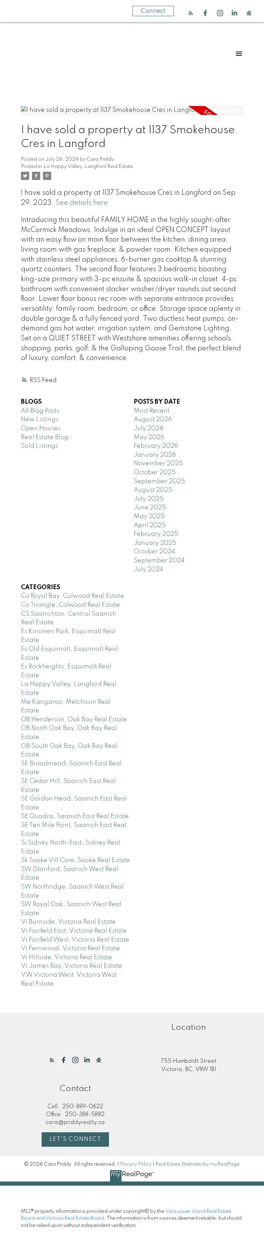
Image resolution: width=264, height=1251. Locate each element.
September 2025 (159, 481)
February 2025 (156, 534)
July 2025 (149, 499)
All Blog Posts (40, 411)
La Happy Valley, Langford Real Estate (88, 166)
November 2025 (158, 463)
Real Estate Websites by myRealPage (197, 1164)
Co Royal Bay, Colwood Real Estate (72, 596)
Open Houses (41, 428)
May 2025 (149, 516)
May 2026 (149, 437)
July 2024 (148, 569)
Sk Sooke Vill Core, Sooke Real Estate (75, 860)
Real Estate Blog (44, 437)
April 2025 (150, 525)
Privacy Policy (136, 1164)
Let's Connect (75, 1139)
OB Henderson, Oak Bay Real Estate (74, 720)
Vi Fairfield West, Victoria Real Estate (75, 940)
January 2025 (155, 543)
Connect (153, 11)
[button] (191, 13)
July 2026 (148, 428)
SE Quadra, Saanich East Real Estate (75, 816)
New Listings (39, 419)
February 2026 (156, 446)
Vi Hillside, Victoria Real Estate (66, 957)
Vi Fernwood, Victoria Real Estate (70, 948)
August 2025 (153, 490)
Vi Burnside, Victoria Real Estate (68, 922)
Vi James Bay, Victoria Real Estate (71, 966)
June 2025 (150, 508)
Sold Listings (39, 446)
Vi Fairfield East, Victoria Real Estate (74, 931)
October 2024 (154, 552)
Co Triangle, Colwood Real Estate (70, 605)
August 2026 (153, 419)
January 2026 (155, 455)
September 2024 (159, 561)
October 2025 (155, 472)
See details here (82, 203)
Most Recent (151, 411)
